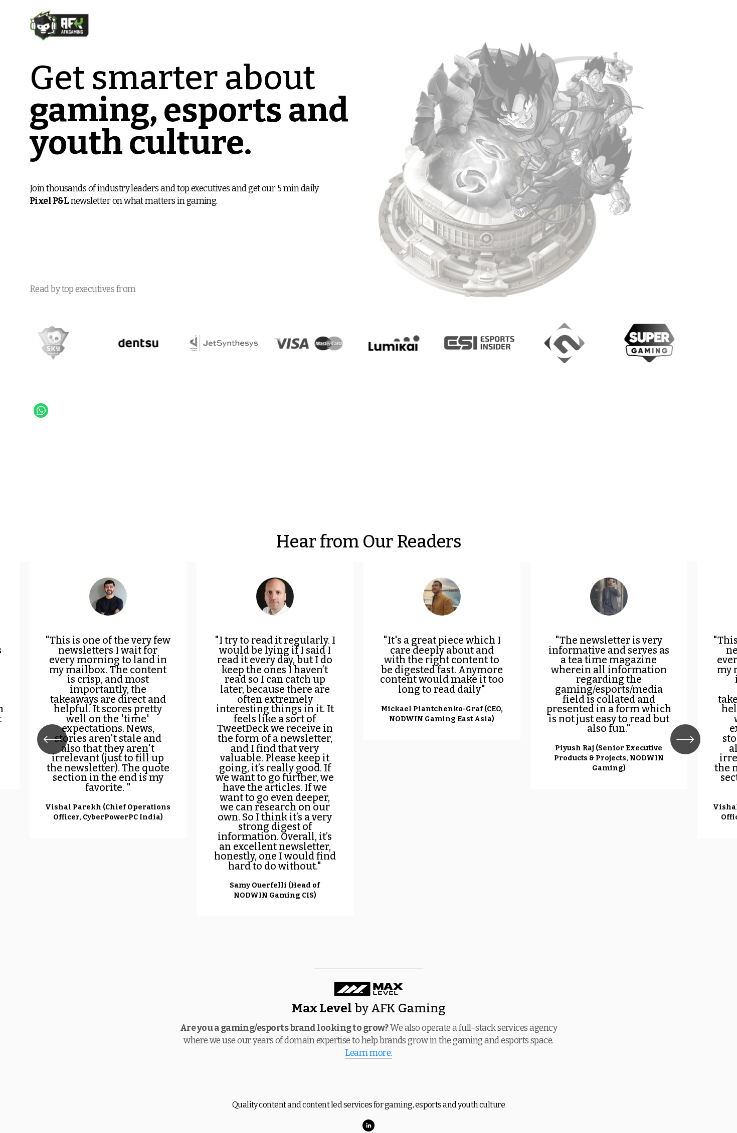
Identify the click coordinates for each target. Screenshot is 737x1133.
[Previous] (52, 739)
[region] (368, 739)
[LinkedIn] (368, 1125)
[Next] (685, 739)
